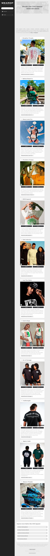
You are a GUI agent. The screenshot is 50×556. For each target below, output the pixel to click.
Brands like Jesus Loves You (26, 155)
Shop (32, 32)
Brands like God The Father (26, 316)
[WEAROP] (7, 3)
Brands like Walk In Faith (26, 477)
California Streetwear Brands (23, 532)
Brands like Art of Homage (26, 396)
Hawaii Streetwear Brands (23, 535)
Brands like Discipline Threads (27, 74)
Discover (5, 11)
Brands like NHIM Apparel (26, 235)
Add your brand (32, 549)
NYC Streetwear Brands (22, 538)
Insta (38, 65)
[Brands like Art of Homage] (32, 385)
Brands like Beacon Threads (26, 518)
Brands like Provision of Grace (27, 194)
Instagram (36, 32)
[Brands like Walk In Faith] (32, 466)
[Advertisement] (32, 21)
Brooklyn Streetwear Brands (23, 529)
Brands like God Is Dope (26, 355)
